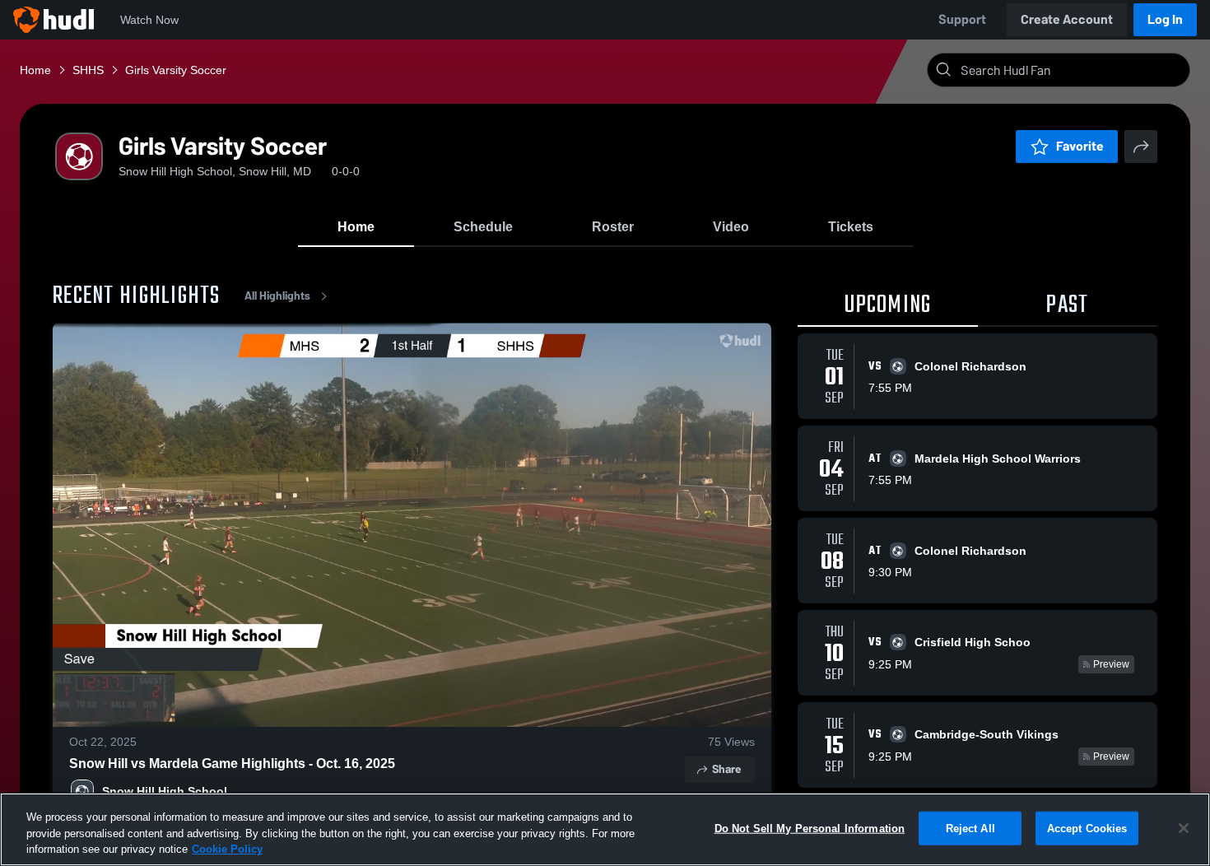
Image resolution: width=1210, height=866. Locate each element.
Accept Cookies (1087, 828)
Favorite (1080, 146)
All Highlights (277, 295)
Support (962, 19)
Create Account (1067, 19)
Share (726, 769)
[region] (605, 829)
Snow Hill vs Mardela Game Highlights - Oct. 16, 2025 (232, 764)
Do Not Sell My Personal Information (809, 828)
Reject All (970, 828)
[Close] (1184, 828)
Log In (1165, 19)
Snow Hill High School (164, 791)
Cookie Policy (227, 849)
